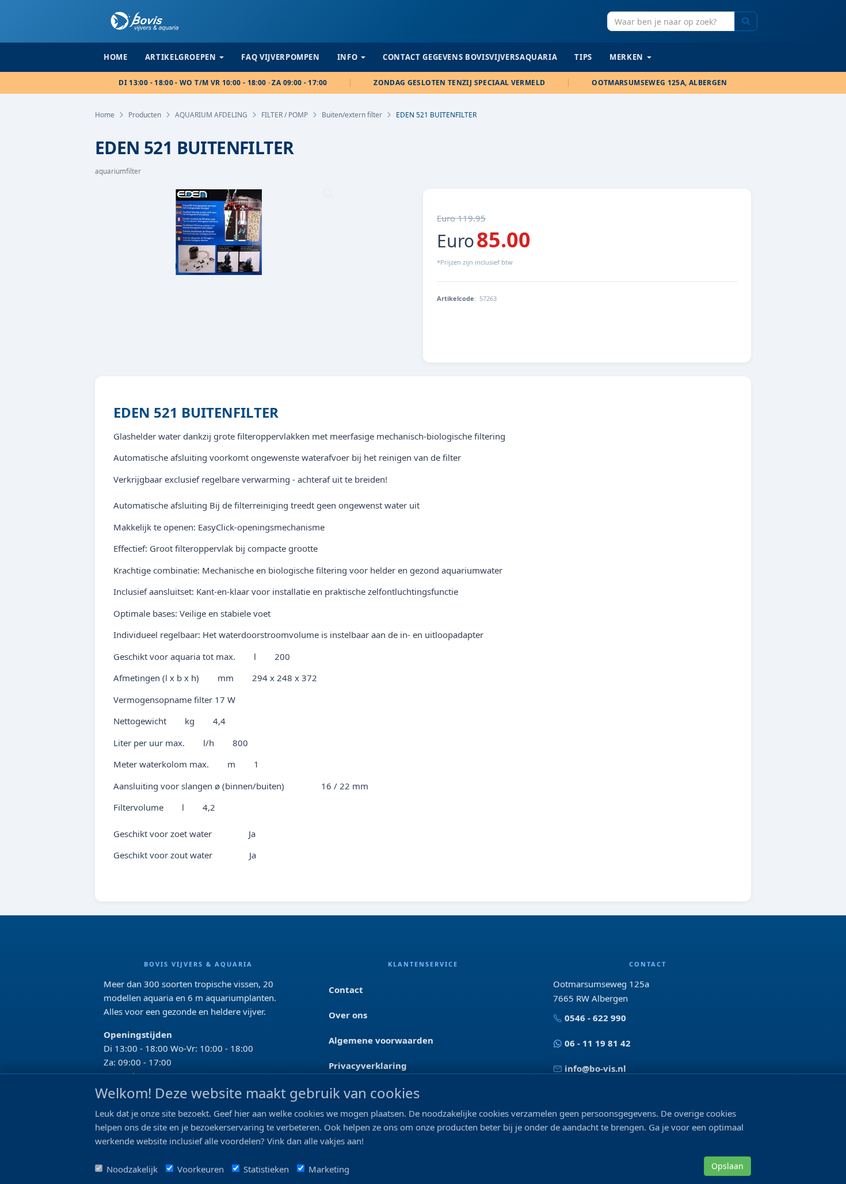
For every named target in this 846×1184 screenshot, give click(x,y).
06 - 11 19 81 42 (598, 1043)
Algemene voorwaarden (381, 1040)
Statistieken (266, 1169)
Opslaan (727, 1165)
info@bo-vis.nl (595, 1068)
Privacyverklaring (368, 1065)
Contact (346, 989)
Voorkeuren (200, 1169)
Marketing (328, 1169)
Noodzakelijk (132, 1169)
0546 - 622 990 (595, 1017)
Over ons (348, 1015)
